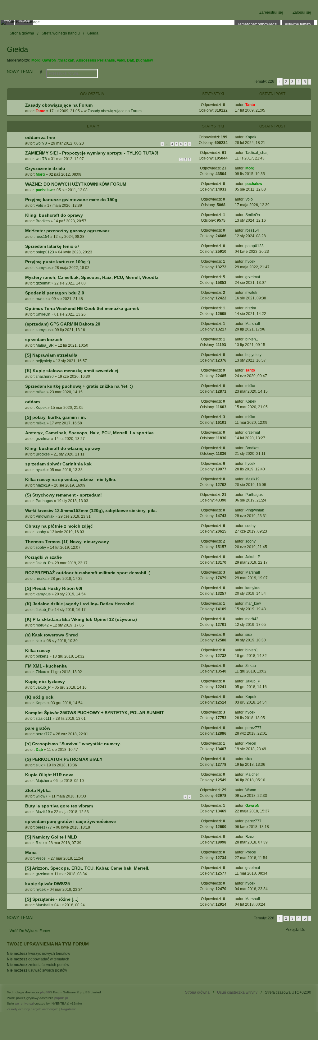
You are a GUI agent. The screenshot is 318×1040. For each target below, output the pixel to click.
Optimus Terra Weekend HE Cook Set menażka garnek (82, 308)
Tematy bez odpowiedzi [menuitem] (257, 24)
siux (39, 641)
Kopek (250, 137)
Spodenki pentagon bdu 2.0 (54, 292)
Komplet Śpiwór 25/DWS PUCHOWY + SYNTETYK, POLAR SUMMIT (94, 712)
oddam (32, 401)
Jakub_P (43, 563)
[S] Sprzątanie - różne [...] (52, 899)
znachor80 (45, 376)
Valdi (121, 60)
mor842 (42, 625)
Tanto (40, 111)
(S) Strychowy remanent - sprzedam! (63, 494)
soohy (41, 532)
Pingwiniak (45, 516)
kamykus (43, 268)
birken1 (251, 339)
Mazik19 (43, 485)
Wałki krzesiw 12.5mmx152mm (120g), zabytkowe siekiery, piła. (91, 510)
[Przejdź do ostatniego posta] (257, 105)
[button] (309, 82)
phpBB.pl (61, 998)
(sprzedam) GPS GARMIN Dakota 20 (62, 323)
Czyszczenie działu (45, 168)
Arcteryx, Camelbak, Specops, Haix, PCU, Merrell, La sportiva (89, 432)
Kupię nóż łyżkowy (45, 681)
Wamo (250, 790)
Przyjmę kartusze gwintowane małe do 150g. (72, 199)
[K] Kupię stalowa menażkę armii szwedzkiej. (72, 370)
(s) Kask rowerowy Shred (51, 634)
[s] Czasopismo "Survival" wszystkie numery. (73, 743)
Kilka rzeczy (37, 650)
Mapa (31, 852)
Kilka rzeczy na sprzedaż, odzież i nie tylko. (70, 479)
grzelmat (43, 283)
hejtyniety (44, 361)
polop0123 (45, 252)
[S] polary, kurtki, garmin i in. (55, 417)
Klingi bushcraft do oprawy (54, 215)
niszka (250, 308)
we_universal (24, 1003)
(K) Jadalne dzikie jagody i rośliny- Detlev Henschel (79, 603)
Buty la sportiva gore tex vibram (59, 805)
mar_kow (253, 603)
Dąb (130, 60)
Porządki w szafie (43, 557)
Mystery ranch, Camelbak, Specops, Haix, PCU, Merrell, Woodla (91, 277)
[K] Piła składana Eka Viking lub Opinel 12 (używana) (81, 619)
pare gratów (37, 728)
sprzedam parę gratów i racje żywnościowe (70, 821)
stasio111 (44, 718)
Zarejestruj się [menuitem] (271, 12)
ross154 (42, 236)
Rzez (40, 843)
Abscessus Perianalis (95, 60)
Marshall (252, 323)
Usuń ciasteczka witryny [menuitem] (237, 992)
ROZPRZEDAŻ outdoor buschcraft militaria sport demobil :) (88, 572)
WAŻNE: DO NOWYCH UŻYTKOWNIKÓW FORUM (75, 184)
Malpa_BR (45, 345)
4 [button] (299, 82)
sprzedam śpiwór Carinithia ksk (58, 463)
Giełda (17, 49)
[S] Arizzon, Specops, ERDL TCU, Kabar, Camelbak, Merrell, (87, 868)
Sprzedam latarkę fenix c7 (52, 246)
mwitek (42, 299)
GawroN (49, 60)
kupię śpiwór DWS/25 (47, 883)
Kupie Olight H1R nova (49, 774)
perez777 (44, 734)
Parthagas (44, 501)
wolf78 (41, 143)
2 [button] (286, 82)
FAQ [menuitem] (7, 20)
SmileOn (252, 215)
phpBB (45, 992)
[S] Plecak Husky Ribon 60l (53, 588)
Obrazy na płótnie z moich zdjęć (59, 526)
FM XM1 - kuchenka (46, 665)
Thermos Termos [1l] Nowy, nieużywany (67, 541)
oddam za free (40, 137)
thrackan (66, 60)
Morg (35, 60)
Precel (250, 743)
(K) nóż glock (39, 697)
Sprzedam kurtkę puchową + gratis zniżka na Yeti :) (79, 386)
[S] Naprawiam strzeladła (51, 355)
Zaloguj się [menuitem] (302, 12)
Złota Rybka (38, 790)
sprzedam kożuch (43, 339)
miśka (41, 392)
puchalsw (144, 60)
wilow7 (42, 796)
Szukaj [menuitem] (24, 20)
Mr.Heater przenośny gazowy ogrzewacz (67, 230)
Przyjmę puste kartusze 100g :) (57, 261)
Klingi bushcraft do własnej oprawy (62, 448)
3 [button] (292, 82)
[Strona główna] (159, 22)
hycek (250, 261)
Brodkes (43, 221)
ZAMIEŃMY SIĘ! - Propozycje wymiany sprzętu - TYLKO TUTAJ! (91, 152)
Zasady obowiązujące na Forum (59, 105)
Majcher (42, 781)
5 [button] (305, 82)
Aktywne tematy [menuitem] (298, 24)
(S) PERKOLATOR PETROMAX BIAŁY (63, 759)
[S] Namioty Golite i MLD (51, 836)
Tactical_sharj (257, 152)
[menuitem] (32, 1009)
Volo (39, 205)
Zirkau (41, 672)
